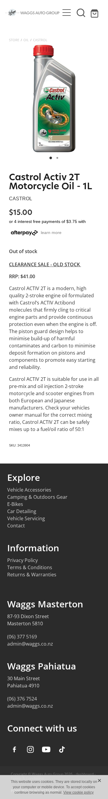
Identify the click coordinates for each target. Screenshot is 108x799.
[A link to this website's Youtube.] (46, 749)
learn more (51, 232)
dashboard (85, 774)
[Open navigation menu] (66, 12)
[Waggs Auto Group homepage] (32, 12)
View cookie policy (78, 792)
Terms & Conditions (29, 567)
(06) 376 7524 (22, 698)
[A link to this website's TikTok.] (62, 749)
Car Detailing (21, 511)
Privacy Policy (22, 560)
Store (14, 40)
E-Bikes (15, 504)
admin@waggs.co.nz (30, 644)
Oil (26, 40)
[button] (81, 12)
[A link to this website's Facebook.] (14, 749)
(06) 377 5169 (22, 636)
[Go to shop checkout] (95, 12)
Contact (16, 525)
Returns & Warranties (31, 574)
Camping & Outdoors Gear (37, 497)
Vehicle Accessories (29, 490)
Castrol (40, 40)
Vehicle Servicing (26, 518)
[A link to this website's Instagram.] (30, 749)
